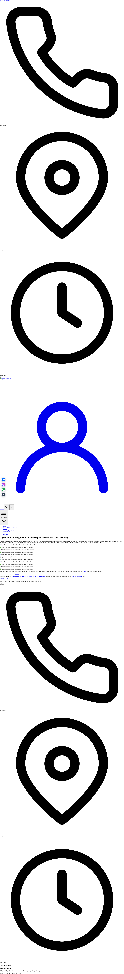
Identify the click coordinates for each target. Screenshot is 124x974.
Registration (5, 534)
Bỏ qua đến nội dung (5, 0)
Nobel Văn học (6, 531)
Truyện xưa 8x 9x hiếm (8, 530)
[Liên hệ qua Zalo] (3, 479)
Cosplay (85, 571)
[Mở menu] (0, 377)
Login (4, 532)
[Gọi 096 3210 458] (3, 489)
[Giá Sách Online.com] (5, 378)
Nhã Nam (5, 529)
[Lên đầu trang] (3, 494)
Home (4, 526)
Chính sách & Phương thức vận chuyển (12, 527)
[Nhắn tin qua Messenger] (3, 484)
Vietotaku (17, 574)
